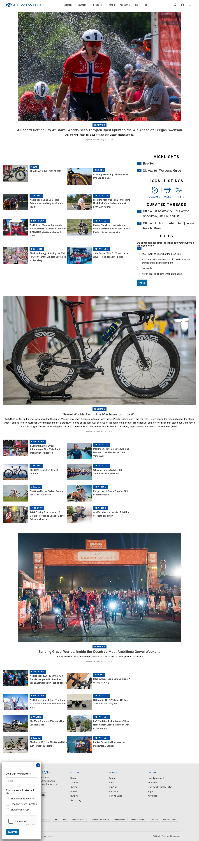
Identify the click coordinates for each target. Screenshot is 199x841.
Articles (68, 5)
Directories (97, 5)
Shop (137, 5)
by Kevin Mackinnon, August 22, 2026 (99, 140)
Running (74, 796)
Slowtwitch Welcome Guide (162, 170)
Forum (112, 5)
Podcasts (125, 5)
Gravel (99, 170)
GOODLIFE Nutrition (100, 819)
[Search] (175, 5)
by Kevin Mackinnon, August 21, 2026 (99, 431)
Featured (99, 125)
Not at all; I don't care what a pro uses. (162, 273)
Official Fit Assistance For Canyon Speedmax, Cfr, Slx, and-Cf (166, 213)
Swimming (75, 800)
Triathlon (101, 195)
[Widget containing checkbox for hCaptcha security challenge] (21, 821)
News (34, 167)
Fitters (179, 196)
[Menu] (190, 5)
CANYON (45, 819)
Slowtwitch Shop (20, 809)
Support (152, 791)
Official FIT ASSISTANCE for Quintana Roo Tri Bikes (168, 225)
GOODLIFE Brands (79, 819)
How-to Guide (115, 796)
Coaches (154, 196)
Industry (37, 508)
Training (37, 249)
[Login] (182, 5)
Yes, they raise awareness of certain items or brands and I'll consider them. (166, 261)
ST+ (147, 5)
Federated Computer (171, 836)
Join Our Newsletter (18, 773)
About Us (152, 782)
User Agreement (156, 778)
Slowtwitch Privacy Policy (160, 787)
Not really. (147, 268)
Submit (12, 831)
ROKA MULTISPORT (138, 819)
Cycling (36, 195)
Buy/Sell (82, 5)
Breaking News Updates (24, 804)
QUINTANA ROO (119, 819)
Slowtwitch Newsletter (23, 798)
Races (167, 196)
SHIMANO (154, 819)
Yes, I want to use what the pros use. (161, 253)
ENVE (56, 819)
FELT (65, 819)
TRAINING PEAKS (169, 819)
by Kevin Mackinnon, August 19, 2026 (99, 661)
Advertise (152, 796)
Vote (142, 282)
